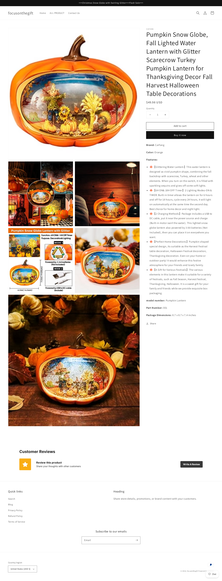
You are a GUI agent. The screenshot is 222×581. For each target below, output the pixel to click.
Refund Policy (15, 516)
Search (11, 498)
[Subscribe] (136, 540)
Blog (10, 504)
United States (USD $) (20, 569)
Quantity (150, 108)
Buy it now (180, 135)
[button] (198, 13)
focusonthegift (192, 571)
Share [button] (153, 323)
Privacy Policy (15, 510)
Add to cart (180, 125)
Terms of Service (16, 521)
